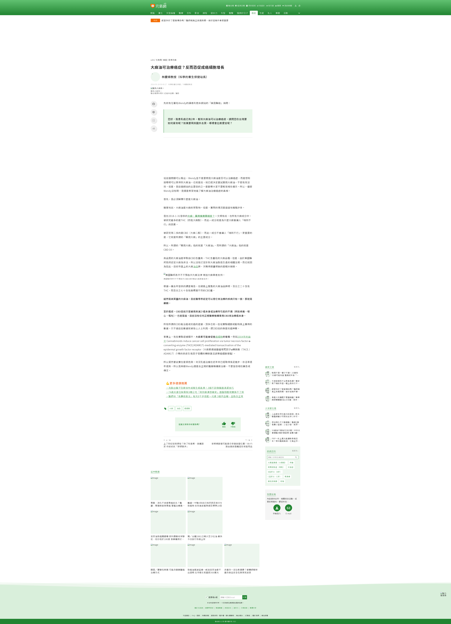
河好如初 (252, 6)
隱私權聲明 (230, 615)
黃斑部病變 (272, 481)
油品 (195, 266)
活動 (286, 12)
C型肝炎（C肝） (275, 476)
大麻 (171, 408)
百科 (189, 12)
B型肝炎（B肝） (275, 472)
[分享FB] (154, 104)
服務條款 (214, 615)
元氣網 (159, 60)
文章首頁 (244, 608)
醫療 (181, 12)
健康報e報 (213, 597)
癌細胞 (219, 336)
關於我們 (256, 615)
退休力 (214, 12)
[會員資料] (295, 6)
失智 (223, 12)
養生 (160, 12)
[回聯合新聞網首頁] (152, 6)
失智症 (291, 467)
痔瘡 (292, 462)
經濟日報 (241, 6)
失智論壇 (170, 12)
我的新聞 (288, 6)
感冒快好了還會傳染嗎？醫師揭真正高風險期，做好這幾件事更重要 (194, 20)
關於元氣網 (199, 608)
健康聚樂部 (209, 608)
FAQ (193, 615)
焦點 (152, 12)
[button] (299, 13)
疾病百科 (228, 608)
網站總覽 (264, 615)
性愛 (262, 12)
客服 (198, 615)
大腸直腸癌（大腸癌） (277, 462)
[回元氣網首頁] (161, 5)
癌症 (254, 12)
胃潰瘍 (287, 476)
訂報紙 (247, 615)
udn (152, 60)
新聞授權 (205, 615)
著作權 (221, 615)
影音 (197, 12)
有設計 (262, 6)
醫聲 (231, 12)
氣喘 (282, 481)
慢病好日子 (242, 12)
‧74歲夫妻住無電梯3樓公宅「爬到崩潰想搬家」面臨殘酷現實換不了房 (205, 392)
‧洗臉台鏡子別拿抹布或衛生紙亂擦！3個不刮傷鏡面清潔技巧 (200, 387)
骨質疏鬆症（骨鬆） (276, 467)
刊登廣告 (186, 615)
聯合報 (231, 6)
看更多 (297, 367)
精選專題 (219, 608)
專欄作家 (253, 608)
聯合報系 (239, 615)
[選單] (299, 6)
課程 (205, 12)
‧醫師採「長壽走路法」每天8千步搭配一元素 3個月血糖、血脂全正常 (204, 396)
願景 (279, 6)
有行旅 (271, 6)
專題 (278, 12)
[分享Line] (154, 112)
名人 (270, 12)
